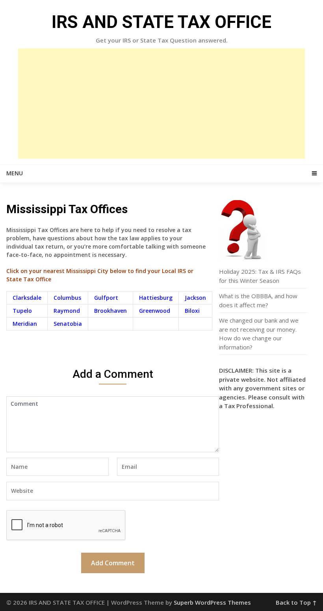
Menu (14, 173)
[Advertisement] (161, 103)
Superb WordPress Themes (212, 602)
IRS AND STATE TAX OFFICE (161, 22)
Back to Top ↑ (296, 602)
